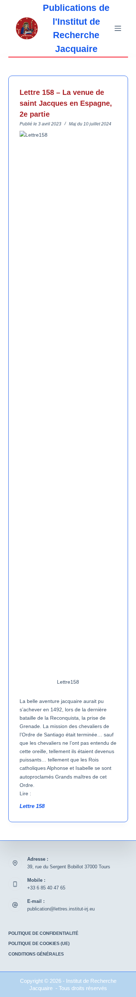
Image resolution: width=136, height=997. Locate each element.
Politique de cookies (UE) (39, 943)
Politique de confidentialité (43, 933)
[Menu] (118, 28)
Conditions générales (36, 954)
